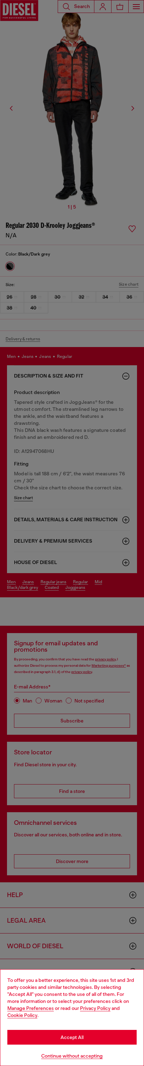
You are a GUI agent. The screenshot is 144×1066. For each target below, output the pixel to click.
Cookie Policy (22, 1015)
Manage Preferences (30, 1008)
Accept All (72, 1037)
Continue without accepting (72, 1056)
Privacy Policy (95, 1008)
